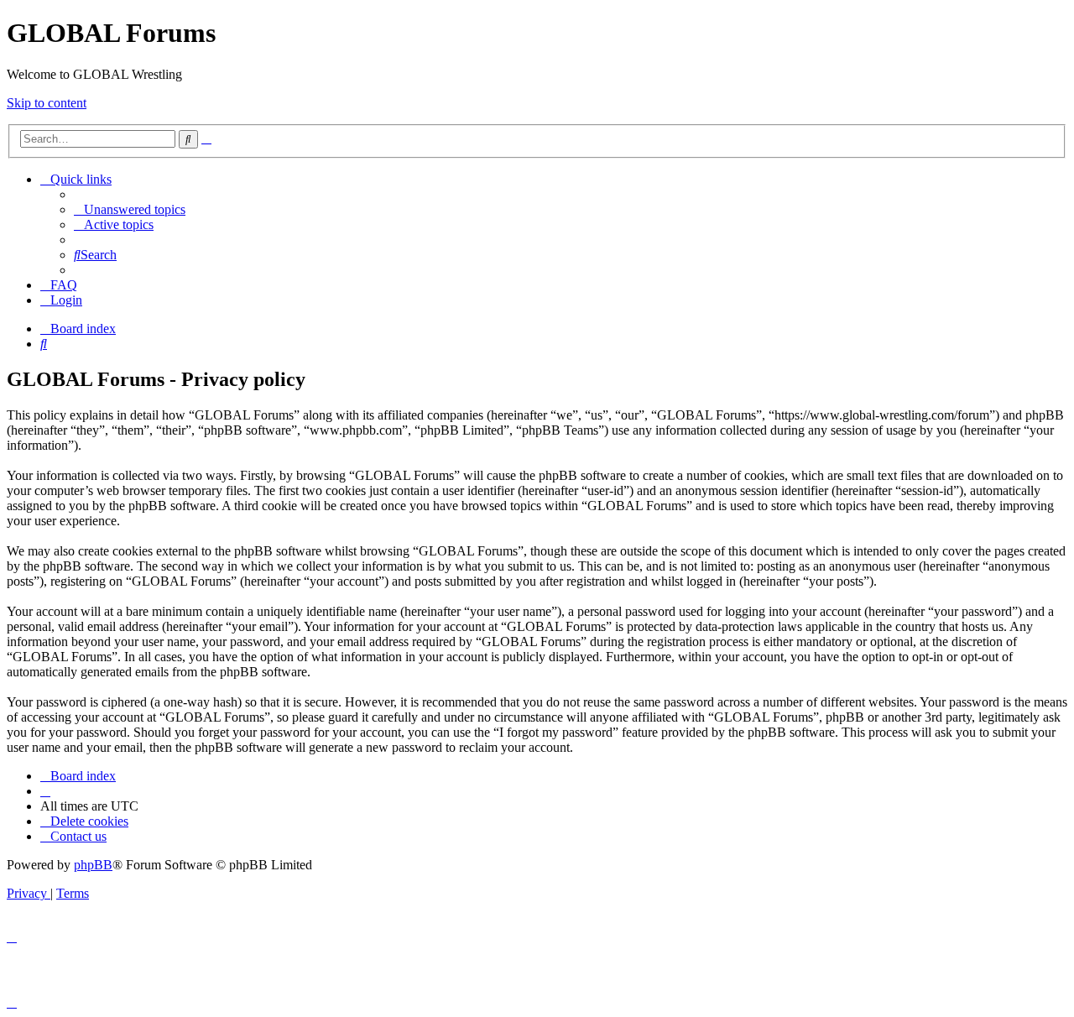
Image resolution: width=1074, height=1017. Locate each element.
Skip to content (46, 103)
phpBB (93, 865)
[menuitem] (129, 209)
